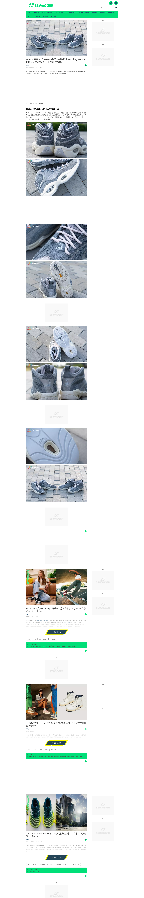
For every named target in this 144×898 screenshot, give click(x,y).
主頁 (29, 12)
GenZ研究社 (72, 12)
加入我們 (53, 16)
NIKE (34, 639)
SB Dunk (46, 620)
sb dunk (53, 639)
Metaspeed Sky (62, 864)
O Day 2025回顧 (84, 12)
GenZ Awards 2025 (60, 12)
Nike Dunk (40, 620)
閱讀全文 (56, 632)
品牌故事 (45, 16)
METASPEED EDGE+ (46, 864)
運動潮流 (94, 12)
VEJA (35, 749)
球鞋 (27, 65)
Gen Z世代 (111, 12)
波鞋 (41, 749)
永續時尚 (102, 12)
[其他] (85, 66)
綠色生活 (30, 16)
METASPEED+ (74, 864)
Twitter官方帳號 (67, 622)
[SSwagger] (49, 5)
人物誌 (38, 16)
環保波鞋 (53, 749)
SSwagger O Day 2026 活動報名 (42, 12)
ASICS (35, 864)
